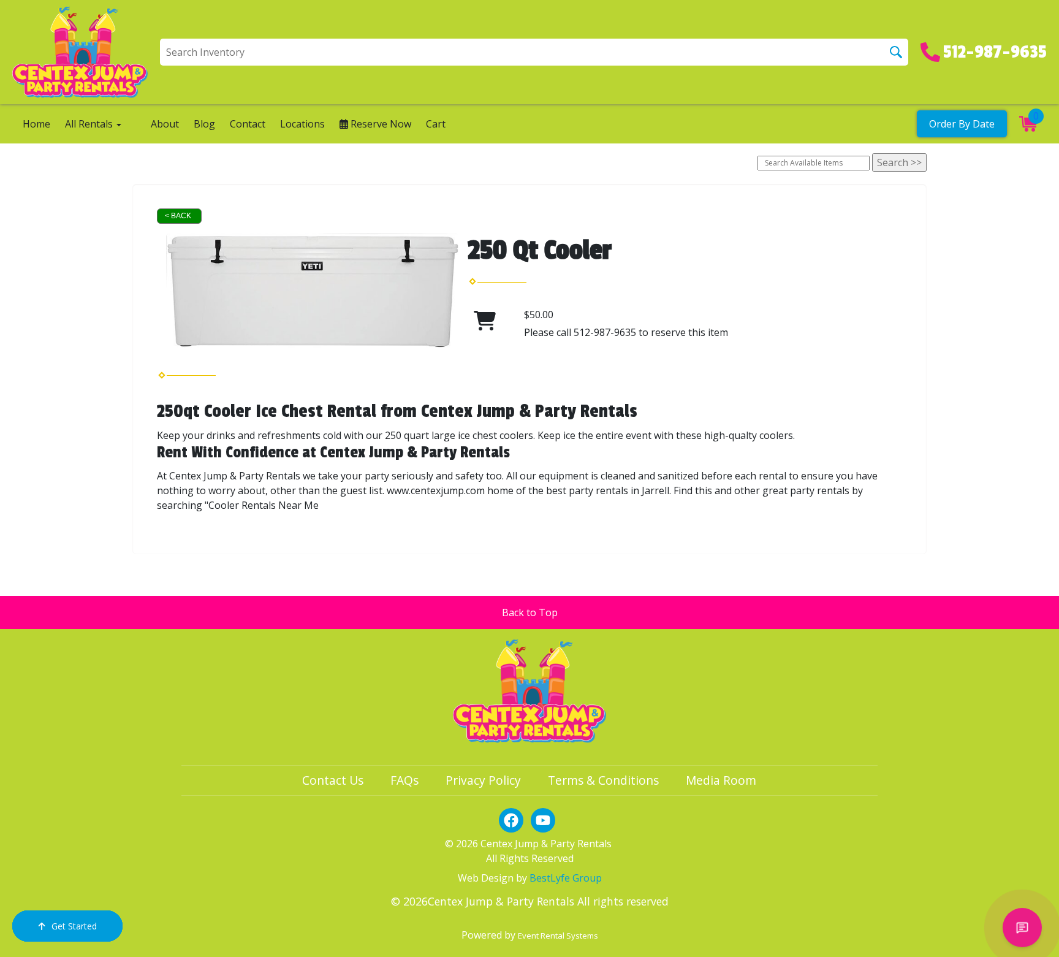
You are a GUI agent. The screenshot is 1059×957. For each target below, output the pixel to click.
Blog (204, 124)
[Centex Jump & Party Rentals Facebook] (511, 820)
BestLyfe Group (566, 878)
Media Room (721, 780)
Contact (247, 124)
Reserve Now (379, 124)
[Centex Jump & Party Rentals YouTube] (543, 820)
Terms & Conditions (603, 780)
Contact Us (332, 780)
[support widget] (1022, 927)
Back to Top (530, 612)
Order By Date (962, 124)
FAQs (404, 780)
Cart (436, 124)
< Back (178, 216)
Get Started (74, 926)
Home (36, 124)
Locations (302, 124)
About (165, 124)
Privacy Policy (483, 780)
